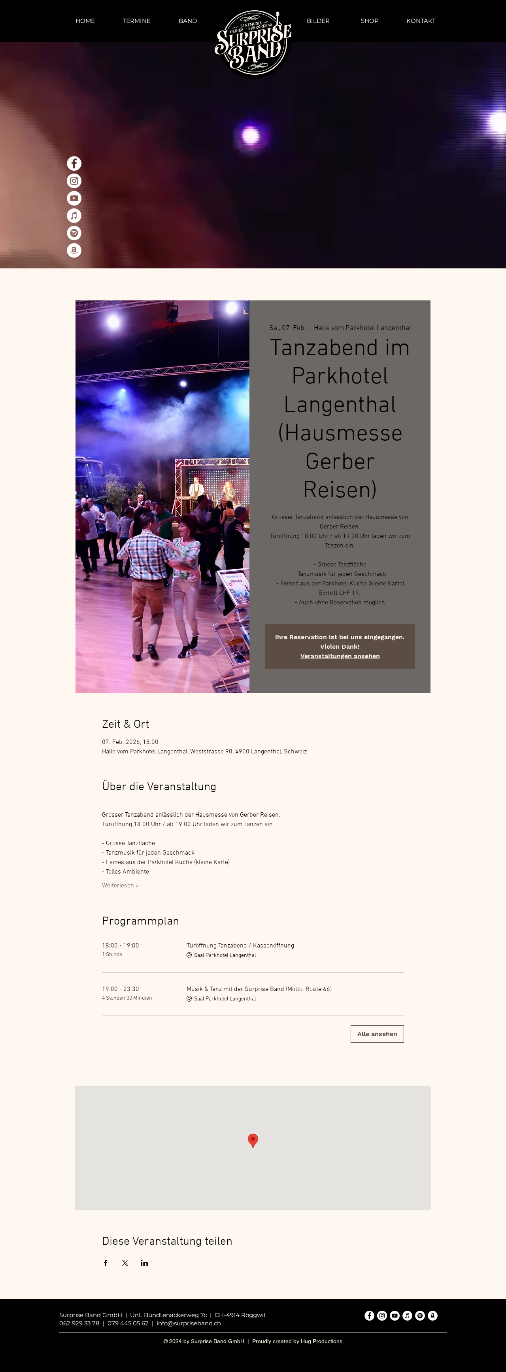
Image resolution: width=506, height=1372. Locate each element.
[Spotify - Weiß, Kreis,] (74, 233)
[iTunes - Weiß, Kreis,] (74, 215)
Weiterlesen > (120, 886)
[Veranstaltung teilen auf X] (125, 1263)
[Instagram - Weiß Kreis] (74, 181)
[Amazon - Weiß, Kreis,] (74, 250)
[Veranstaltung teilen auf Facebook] (106, 1263)
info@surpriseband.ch (189, 1323)
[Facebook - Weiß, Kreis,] (74, 163)
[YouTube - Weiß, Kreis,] (74, 198)
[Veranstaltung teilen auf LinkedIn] (144, 1263)
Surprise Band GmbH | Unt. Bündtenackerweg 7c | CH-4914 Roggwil (162, 1315)
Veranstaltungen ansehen (340, 656)
